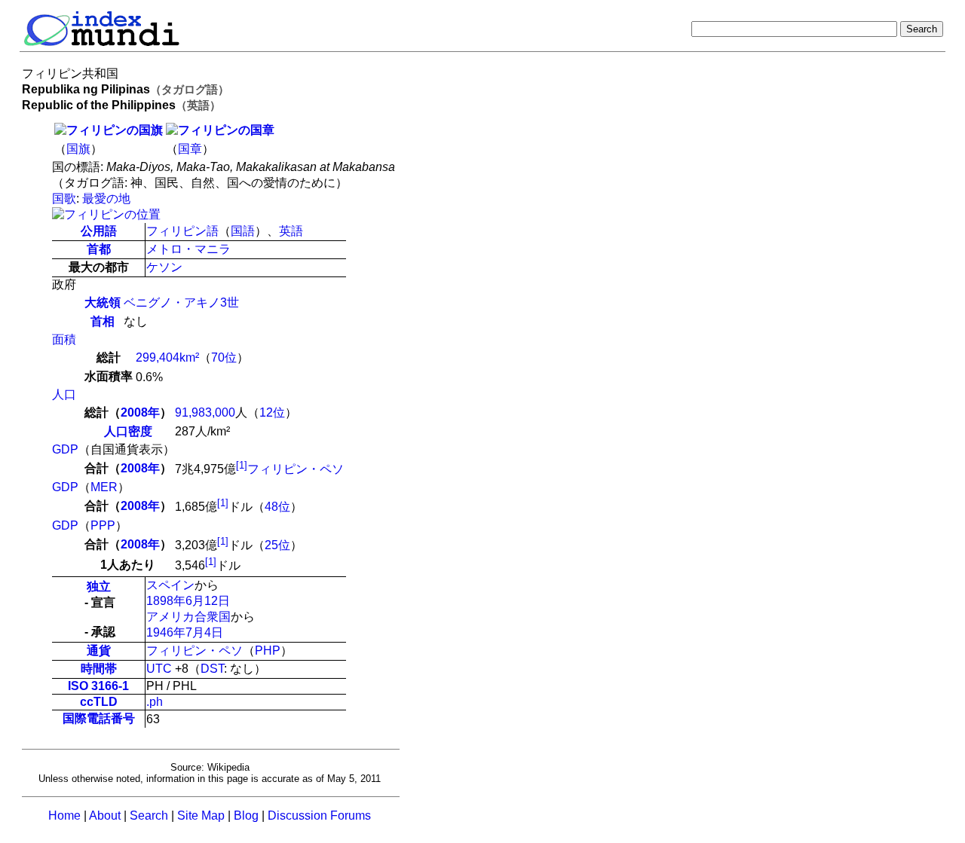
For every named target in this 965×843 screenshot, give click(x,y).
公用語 (99, 230)
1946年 (165, 632)
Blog (246, 815)
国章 (190, 148)
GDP (65, 449)
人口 (64, 394)
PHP (267, 650)
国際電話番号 (99, 718)
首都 (99, 249)
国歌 (64, 198)
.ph (154, 701)
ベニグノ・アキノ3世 (181, 302)
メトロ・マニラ (188, 249)
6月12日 (207, 600)
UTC (159, 668)
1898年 (165, 600)
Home (64, 815)
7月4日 (204, 632)
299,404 (157, 357)
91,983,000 (205, 412)
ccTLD (99, 701)
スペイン (170, 585)
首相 (102, 321)
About (105, 815)
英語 (291, 230)
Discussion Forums (319, 815)
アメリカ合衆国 (188, 616)
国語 (243, 230)
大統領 (102, 302)
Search (149, 815)
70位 (224, 357)
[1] (241, 465)
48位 (277, 507)
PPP (102, 525)
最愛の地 (106, 198)
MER (104, 487)
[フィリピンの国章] (220, 130)
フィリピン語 (182, 230)
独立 (99, 586)
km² (189, 357)
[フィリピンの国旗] (108, 130)
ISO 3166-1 (98, 686)
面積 (64, 339)
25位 (277, 545)
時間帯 (99, 668)
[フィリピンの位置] (106, 214)
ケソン (164, 267)
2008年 (140, 412)
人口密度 (128, 431)
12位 (272, 412)
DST (212, 668)
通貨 (99, 650)
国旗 (78, 148)
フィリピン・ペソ (295, 469)
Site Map (201, 815)
